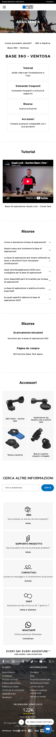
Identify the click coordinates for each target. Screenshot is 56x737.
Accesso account (10, 680)
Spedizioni (7, 697)
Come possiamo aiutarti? (18, 43)
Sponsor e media (38, 697)
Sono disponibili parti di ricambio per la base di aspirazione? (26, 280)
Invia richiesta (8, 672)
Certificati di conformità (13, 690)
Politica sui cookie (10, 687)
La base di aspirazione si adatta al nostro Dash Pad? (24, 289)
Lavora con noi (37, 687)
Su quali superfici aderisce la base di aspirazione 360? (22, 299)
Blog (32, 676)
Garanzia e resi (9, 694)
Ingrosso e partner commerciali (38, 691)
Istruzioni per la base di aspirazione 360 (28, 339)
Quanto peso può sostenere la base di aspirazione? (23, 250)
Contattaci (7, 676)
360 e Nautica (42, 43)
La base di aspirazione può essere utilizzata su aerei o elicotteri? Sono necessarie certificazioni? (27, 261)
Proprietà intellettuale (40, 680)
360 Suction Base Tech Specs (28, 354)
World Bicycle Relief (39, 683)
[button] (4, 7)
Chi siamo (34, 672)
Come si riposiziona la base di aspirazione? (25, 242)
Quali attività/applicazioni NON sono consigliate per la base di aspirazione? (23, 271)
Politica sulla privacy (11, 683)
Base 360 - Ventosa (18, 48)
